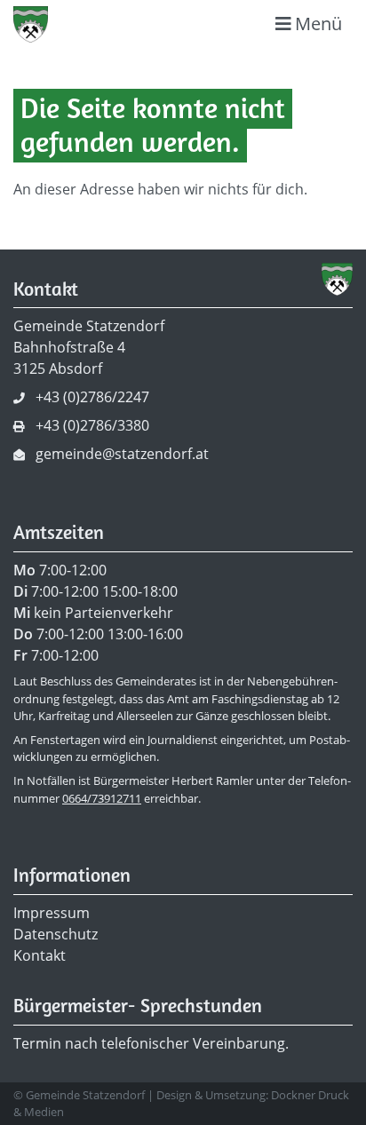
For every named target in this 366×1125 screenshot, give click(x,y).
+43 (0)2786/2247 (92, 397)
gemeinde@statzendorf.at (122, 453)
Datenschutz (55, 934)
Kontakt (39, 955)
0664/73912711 (101, 798)
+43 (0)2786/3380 (92, 425)
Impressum (51, 913)
